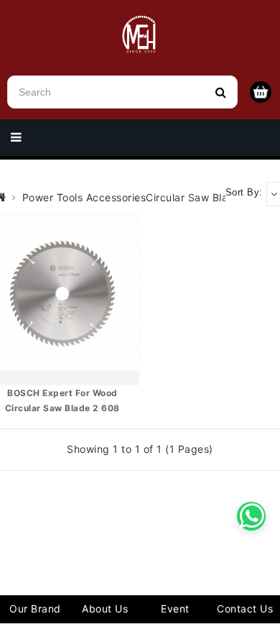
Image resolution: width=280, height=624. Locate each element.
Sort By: (244, 192)
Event (175, 608)
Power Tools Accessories (84, 197)
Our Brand (35, 608)
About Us (105, 608)
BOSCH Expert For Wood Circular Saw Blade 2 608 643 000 (62, 408)
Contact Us (245, 608)
